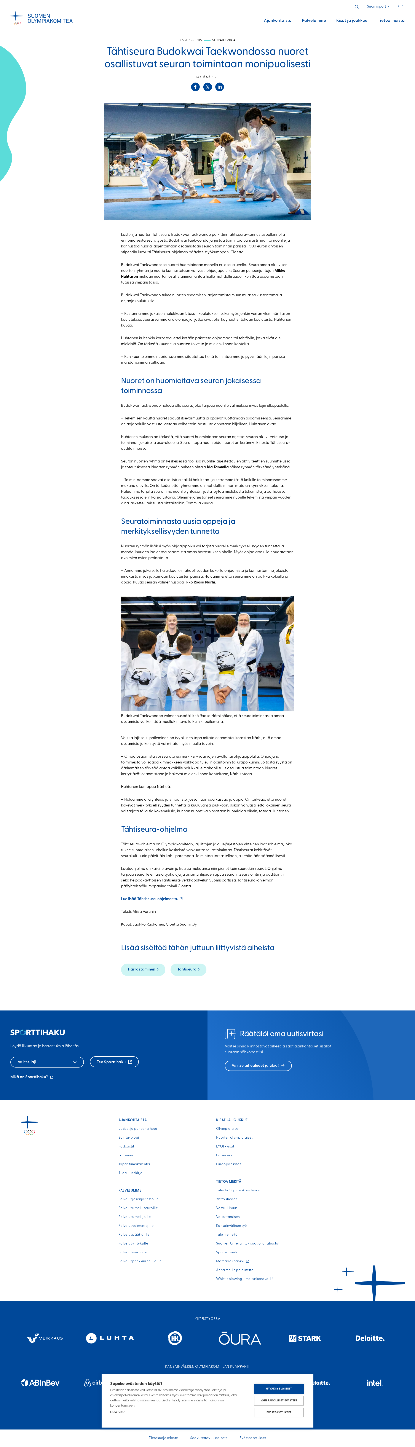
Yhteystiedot (226, 1199)
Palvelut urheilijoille (134, 1217)
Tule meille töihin (229, 1235)
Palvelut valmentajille (135, 1226)
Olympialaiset (227, 1129)
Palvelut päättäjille (133, 1235)
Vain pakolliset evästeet (279, 1400)
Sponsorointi (226, 1252)
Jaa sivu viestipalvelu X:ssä (207, 87)
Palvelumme (314, 21)
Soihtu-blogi (128, 1137)
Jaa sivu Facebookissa (195, 87)
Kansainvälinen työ (231, 1226)
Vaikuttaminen (228, 1217)
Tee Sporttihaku (112, 1062)
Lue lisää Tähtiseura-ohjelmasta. (152, 899)
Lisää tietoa (117, 1412)
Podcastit (126, 1146)
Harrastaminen (141, 970)
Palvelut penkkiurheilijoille (139, 1261)
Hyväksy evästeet (279, 1388)
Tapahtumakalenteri (134, 1164)
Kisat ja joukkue (351, 21)
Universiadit (226, 1155)
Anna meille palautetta (235, 1270)
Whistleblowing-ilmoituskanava (243, 1279)
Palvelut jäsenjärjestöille (138, 1199)
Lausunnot (127, 1155)
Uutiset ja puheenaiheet (137, 1129)
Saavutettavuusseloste (209, 1438)
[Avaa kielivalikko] (401, 7)
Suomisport (378, 6)
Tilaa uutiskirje (130, 1173)
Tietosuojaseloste (163, 1438)
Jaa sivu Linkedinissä (219, 87)
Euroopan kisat (228, 1164)
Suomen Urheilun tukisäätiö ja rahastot (247, 1243)
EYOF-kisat (225, 1146)
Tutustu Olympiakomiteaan (238, 1190)
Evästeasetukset (279, 1412)
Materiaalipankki (231, 1261)
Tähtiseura (187, 970)
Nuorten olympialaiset (234, 1137)
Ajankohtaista (278, 21)
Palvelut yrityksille (133, 1243)
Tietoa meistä (391, 21)
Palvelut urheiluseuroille (138, 1208)
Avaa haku (356, 7)
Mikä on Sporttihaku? (32, 1077)
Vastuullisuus (227, 1208)
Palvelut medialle (132, 1252)
